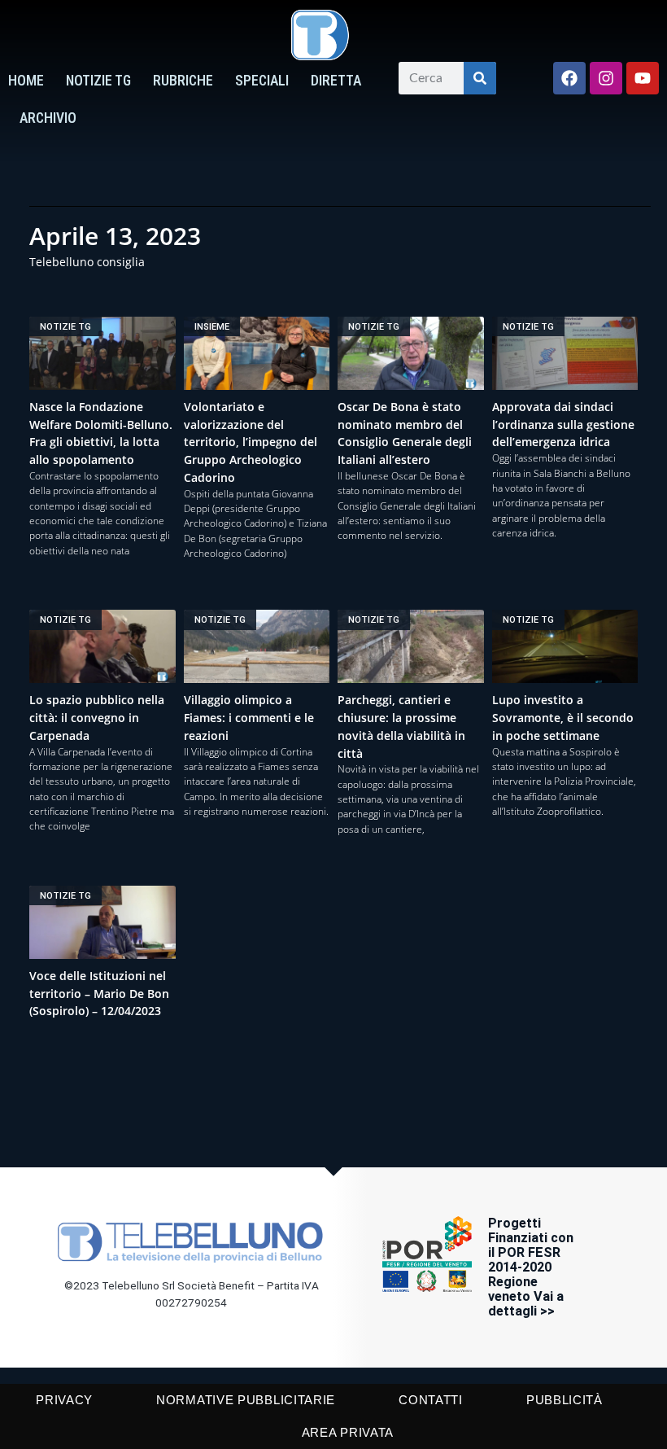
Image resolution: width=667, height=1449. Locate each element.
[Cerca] (480, 78)
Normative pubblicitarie (245, 1400)
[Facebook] (569, 78)
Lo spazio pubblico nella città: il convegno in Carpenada (96, 717)
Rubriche (183, 80)
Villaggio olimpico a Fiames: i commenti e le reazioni (249, 717)
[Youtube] (642, 78)
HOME (26, 80)
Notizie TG (98, 80)
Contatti (431, 1400)
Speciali (262, 80)
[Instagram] (606, 78)
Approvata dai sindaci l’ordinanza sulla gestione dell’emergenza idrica (563, 424)
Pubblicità (564, 1400)
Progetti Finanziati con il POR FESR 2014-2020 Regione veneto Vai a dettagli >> (530, 1267)
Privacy (64, 1400)
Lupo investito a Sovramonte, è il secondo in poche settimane (563, 717)
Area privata (348, 1432)
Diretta (336, 80)
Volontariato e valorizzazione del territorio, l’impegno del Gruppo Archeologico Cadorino (250, 442)
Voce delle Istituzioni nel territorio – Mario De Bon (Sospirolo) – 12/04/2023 (99, 993)
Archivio (48, 118)
